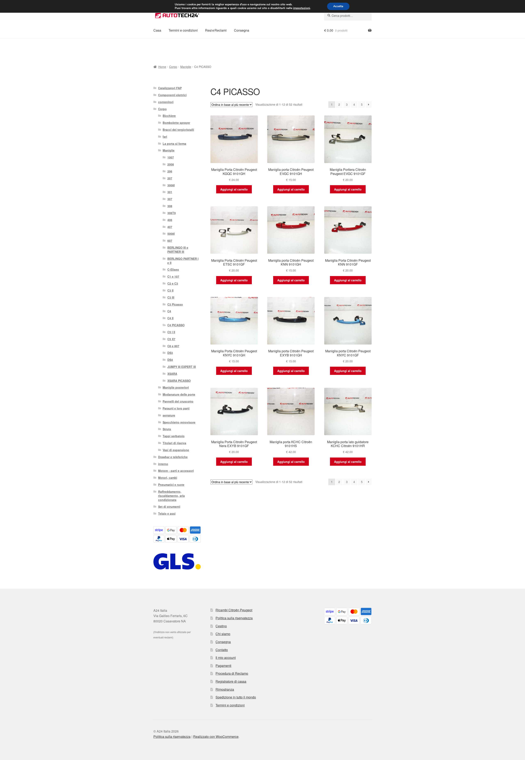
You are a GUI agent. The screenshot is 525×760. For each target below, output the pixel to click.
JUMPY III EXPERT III (181, 367)
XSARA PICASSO (179, 381)
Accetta (338, 6)
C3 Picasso (175, 304)
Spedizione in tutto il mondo (236, 697)
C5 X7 (171, 339)
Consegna (241, 30)
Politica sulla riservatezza (234, 618)
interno (163, 464)
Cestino (221, 626)
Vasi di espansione (176, 450)
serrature (169, 415)
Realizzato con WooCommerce (216, 736)
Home (162, 67)
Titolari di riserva (174, 443)
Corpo (173, 67)
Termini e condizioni (183, 30)
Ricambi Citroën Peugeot (234, 610)
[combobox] (348, 16)
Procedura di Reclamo (232, 673)
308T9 (171, 213)
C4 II (170, 318)
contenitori (165, 102)
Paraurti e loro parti (176, 408)
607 (169, 240)
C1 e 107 (173, 276)
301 (169, 192)
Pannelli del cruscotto (178, 401)
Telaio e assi (167, 513)
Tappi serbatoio (174, 436)
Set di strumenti (169, 506)
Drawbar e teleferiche (173, 457)
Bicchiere (169, 116)
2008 (170, 164)
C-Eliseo (173, 269)
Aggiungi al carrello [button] (234, 189)
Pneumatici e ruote (171, 485)
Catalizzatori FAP (170, 88)
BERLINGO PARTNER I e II (183, 261)
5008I (171, 234)
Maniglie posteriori (176, 387)
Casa (157, 30)
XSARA (172, 374)
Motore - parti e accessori (176, 471)
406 (169, 220)
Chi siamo (223, 633)
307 (169, 199)
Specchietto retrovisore (179, 422)
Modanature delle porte (179, 394)
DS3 (170, 353)
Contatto (222, 649)
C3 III (170, 297)
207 (169, 178)
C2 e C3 (172, 283)
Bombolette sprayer (176, 123)
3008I (171, 185)
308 (169, 206)
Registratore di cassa (231, 681)
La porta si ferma (174, 144)
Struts (167, 429)
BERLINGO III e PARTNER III (177, 249)
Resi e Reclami (216, 30)
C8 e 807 (173, 346)
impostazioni (301, 8)
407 (169, 227)
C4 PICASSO (176, 325)
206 (169, 171)
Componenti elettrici (172, 95)
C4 (169, 311)
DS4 (170, 360)
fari (165, 137)
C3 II (170, 290)
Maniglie (185, 67)
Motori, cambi (167, 478)
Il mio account (226, 657)
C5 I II (171, 332)
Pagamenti (223, 665)
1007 (170, 157)
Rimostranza (225, 689)
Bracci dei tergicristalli (178, 130)
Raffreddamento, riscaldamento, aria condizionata (171, 496)
